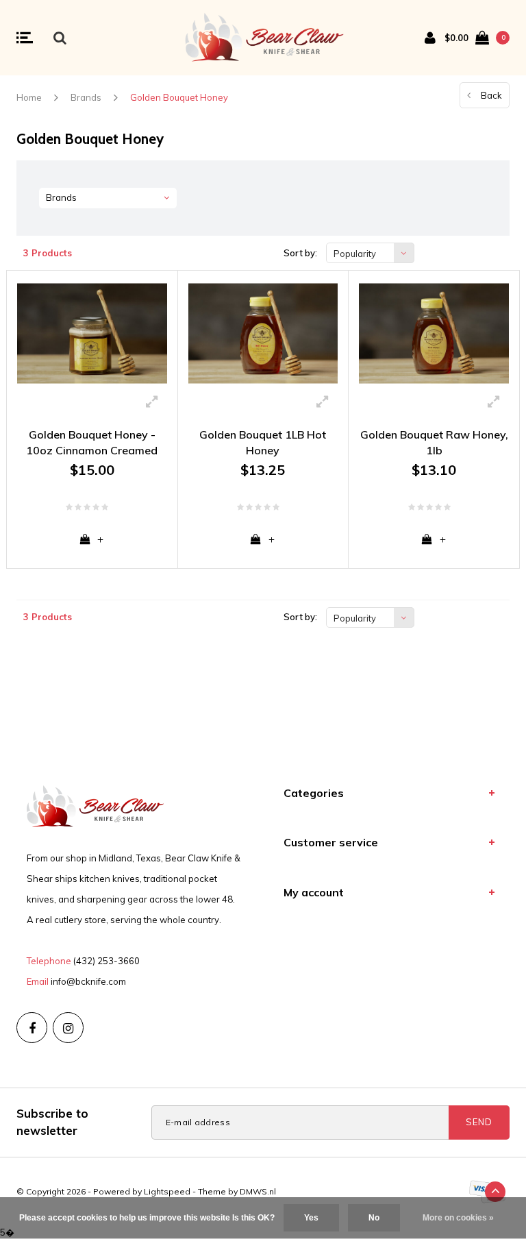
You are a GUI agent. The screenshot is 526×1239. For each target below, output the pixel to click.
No (373, 1218)
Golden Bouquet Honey (179, 97)
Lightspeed (167, 1191)
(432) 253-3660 (106, 960)
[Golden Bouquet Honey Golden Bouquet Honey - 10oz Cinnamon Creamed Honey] (92, 333)
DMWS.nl (258, 1191)
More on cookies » (458, 1218)
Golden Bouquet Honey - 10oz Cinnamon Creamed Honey (92, 443)
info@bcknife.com (88, 981)
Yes (311, 1218)
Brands (86, 97)
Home (29, 97)
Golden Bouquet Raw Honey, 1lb (434, 442)
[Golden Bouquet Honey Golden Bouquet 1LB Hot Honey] (263, 333)
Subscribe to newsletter (52, 1121)
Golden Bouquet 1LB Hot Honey (262, 442)
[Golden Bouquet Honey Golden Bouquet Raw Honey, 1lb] (434, 333)
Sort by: (300, 252)
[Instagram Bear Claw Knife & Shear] (68, 1027)
